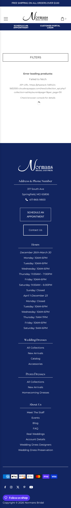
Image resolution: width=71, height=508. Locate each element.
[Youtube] (31, 488)
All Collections (35, 347)
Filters (35, 57)
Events (36, 417)
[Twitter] (18, 488)
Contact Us (35, 230)
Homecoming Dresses (35, 392)
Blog (35, 423)
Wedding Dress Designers (35, 444)
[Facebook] (5, 488)
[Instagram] (11, 488)
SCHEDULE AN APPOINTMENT (35, 214)
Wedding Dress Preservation (35, 450)
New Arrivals (35, 353)
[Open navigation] (6, 18)
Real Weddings (36, 434)
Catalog (35, 358)
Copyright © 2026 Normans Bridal (23, 502)
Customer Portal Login (50, 27)
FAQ (35, 428)
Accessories (35, 364)
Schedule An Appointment (20, 27)
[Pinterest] (24, 488)
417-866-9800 (37, 199)
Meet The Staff (35, 412)
